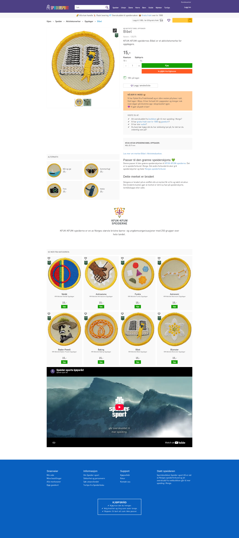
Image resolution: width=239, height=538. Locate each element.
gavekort (165, 121)
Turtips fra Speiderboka (93, 485)
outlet (143, 124)
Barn (144, 7)
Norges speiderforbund (155, 168)
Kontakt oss (125, 481)
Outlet (151, 7)
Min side (50, 475)
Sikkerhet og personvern (94, 478)
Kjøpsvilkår (125, 475)
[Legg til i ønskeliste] (49, 258)
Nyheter (159, 7)
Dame (130, 7)
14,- (141, 60)
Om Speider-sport (91, 475)
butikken (152, 119)
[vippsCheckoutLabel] (167, 71)
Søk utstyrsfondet (91, 481)
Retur (122, 478)
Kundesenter (186, 2)
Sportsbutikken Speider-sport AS (171, 475)
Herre (137, 7)
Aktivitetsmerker (73, 21)
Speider (116, 7)
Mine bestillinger (54, 478)
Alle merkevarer (54, 481)
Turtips (167, 7)
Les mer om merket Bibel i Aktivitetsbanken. (142, 153)
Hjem (49, 21)
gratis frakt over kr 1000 (147, 121)
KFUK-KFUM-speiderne (175, 163)
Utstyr (123, 7)
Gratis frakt (147, 15)
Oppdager (89, 21)
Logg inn (187, 7)
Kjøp (167, 65)
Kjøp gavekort (53, 485)
